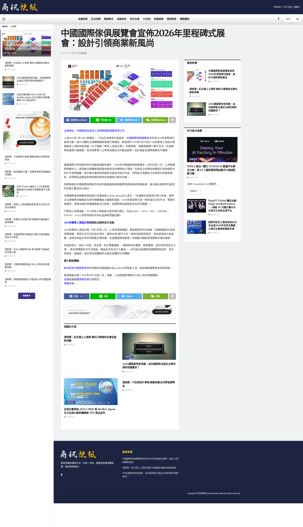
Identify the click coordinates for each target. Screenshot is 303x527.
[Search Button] (298, 19)
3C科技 (147, 19)
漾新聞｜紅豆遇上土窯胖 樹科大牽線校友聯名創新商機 (149, 467)
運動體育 (184, 19)
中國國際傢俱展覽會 (137, 137)
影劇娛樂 (158, 19)
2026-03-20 (214, 214)
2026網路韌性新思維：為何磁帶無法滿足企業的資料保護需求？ (34, 79)
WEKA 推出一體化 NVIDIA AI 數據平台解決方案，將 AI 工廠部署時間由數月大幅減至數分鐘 (211, 170)
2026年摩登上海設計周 (76, 222)
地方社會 (134, 19)
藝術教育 (171, 19)
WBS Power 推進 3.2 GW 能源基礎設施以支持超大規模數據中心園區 (33, 189)
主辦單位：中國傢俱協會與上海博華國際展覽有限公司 (94, 130)
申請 (66, 283)
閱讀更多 (26, 295)
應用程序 (82, 279)
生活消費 (96, 19)
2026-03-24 (66, 53)
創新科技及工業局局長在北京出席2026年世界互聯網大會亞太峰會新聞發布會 (222, 225)
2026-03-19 (192, 177)
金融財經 (83, 19)
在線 (66, 279)
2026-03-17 (214, 232)
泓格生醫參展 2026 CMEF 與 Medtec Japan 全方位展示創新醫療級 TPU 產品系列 (33, 97)
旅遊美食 (121, 19)
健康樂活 (108, 19)
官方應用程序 (79, 267)
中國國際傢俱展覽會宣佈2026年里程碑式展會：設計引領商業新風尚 (26, 46)
